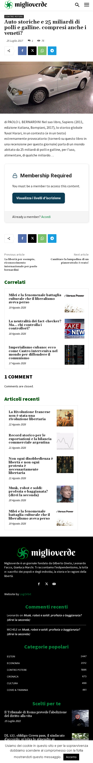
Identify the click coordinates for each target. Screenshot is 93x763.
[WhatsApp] (42, 50)
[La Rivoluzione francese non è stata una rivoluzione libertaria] (65, 418)
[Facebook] (22, 50)
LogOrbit (25, 594)
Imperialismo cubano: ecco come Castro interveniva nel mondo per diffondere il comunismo (33, 352)
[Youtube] (54, 584)
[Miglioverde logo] (46, 553)
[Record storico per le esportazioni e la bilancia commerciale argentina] (65, 441)
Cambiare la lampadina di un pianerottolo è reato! (70, 261)
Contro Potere (14, 16)
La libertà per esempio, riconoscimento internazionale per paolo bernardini (20, 265)
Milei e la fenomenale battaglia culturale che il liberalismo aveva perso (35, 298)
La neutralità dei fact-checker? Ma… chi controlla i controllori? (35, 325)
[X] (32, 50)
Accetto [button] (71, 757)
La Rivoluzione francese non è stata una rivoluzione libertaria (29, 415)
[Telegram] (52, 50)
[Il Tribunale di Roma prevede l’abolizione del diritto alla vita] (80, 718)
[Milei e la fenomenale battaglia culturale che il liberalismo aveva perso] (74, 302)
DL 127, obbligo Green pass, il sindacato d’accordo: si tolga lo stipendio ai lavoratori (34, 739)
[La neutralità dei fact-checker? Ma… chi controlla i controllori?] (74, 329)
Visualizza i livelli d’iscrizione (38, 198)
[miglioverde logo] (26, 5)
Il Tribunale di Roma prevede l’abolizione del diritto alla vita (35, 714)
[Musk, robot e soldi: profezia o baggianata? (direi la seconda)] (65, 494)
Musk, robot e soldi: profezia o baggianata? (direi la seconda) (28, 491)
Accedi (46, 217)
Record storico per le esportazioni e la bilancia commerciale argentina (30, 439)
